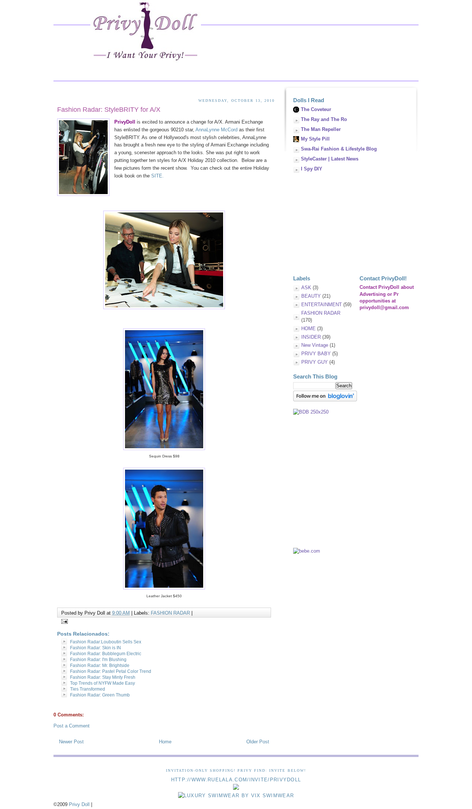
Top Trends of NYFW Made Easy (102, 683)
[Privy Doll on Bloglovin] (325, 399)
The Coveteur (316, 109)
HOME (308, 328)
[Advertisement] (348, 221)
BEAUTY (311, 296)
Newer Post (71, 741)
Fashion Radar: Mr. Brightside (99, 665)
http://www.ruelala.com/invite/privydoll (236, 779)
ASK (306, 287)
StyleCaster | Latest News (329, 159)
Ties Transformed (87, 689)
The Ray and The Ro (324, 119)
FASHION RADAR (170, 613)
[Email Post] (63, 621)
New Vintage (314, 345)
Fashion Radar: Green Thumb (100, 695)
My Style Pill (315, 139)
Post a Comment (71, 726)
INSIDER (311, 337)
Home (165, 741)
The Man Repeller (321, 129)
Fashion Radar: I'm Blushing (98, 659)
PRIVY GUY (314, 362)
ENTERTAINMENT (321, 304)
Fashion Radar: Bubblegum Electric (105, 653)
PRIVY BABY (316, 353)
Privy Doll (79, 804)
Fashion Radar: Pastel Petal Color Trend (110, 671)
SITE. (157, 176)
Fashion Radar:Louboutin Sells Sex (105, 641)
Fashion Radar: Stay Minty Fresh (102, 677)
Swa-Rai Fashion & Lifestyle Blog (339, 149)
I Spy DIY (311, 169)
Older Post (257, 741)
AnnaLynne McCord (216, 129)
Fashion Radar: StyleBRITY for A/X (108, 109)
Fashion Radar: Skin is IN (95, 647)
